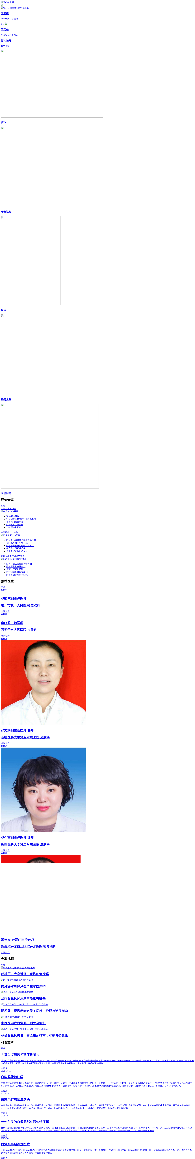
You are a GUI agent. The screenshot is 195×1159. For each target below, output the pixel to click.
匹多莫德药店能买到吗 (17, 575)
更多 (3, 506)
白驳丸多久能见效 (14, 524)
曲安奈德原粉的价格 (15, 548)
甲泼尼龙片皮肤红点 (15, 566)
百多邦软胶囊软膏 (14, 522)
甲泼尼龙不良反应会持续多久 (20, 545)
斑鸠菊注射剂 (12, 516)
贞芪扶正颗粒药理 (14, 569)
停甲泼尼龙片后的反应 (17, 551)
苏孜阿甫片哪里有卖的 (17, 572)
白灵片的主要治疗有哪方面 (19, 564)
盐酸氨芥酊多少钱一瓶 (17, 543)
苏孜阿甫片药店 (13, 527)
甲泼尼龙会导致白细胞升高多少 (21, 519)
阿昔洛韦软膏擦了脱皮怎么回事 (21, 540)
